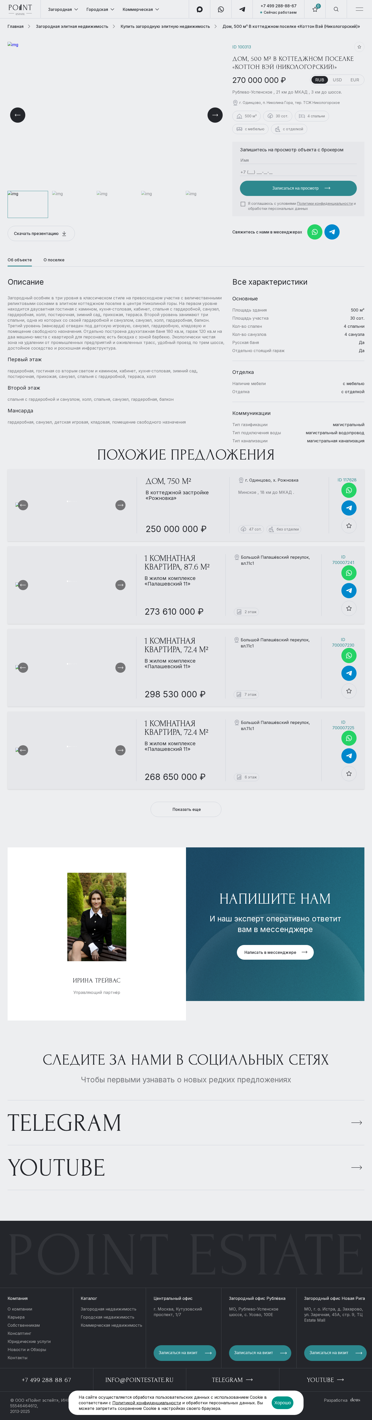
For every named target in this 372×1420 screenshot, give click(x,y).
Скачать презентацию (37, 233)
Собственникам (24, 1325)
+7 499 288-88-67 (278, 5)
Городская (97, 9)
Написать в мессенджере (270, 952)
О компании (20, 1309)
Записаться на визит (178, 1353)
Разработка (335, 1400)
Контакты (17, 1357)
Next (215, 115)
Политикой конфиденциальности (146, 1402)
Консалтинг (19, 1333)
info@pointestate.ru (140, 1379)
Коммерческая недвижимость (111, 1325)
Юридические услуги (29, 1341)
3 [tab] (71, 501)
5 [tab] (74, 501)
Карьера (16, 1317)
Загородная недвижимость (108, 1309)
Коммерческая (138, 9)
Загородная (60, 9)
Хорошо (282, 1402)
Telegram (65, 1123)
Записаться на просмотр (296, 188)
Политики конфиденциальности (325, 203)
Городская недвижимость (107, 1317)
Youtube (57, 1168)
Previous (17, 115)
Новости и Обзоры (27, 1349)
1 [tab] (67, 501)
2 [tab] (69, 501)
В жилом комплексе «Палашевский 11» (170, 581)
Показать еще (187, 809)
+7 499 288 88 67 (46, 1379)
